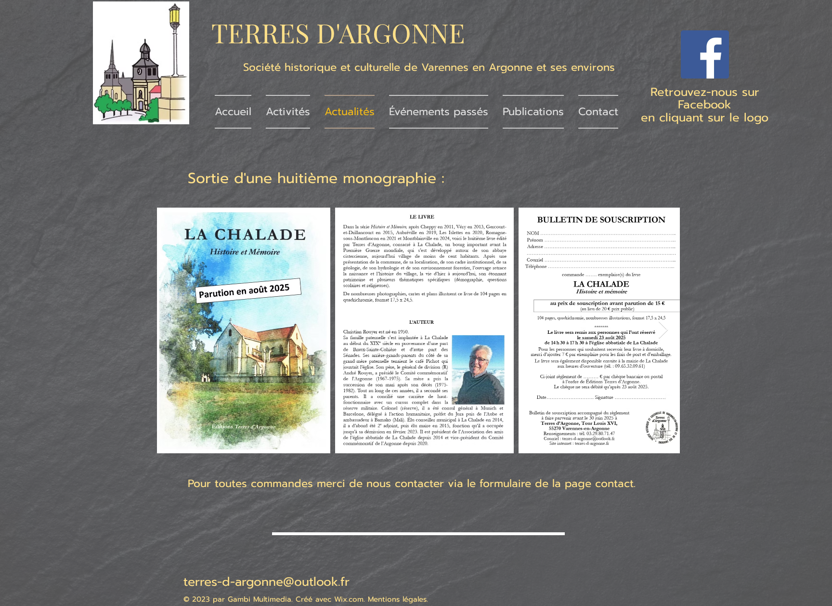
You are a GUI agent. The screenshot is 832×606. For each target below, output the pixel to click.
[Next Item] (663, 330)
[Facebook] (705, 54)
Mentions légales (397, 599)
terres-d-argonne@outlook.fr (266, 582)
